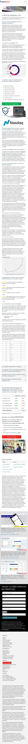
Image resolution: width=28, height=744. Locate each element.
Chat (4, 670)
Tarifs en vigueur (6, 467)
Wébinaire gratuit (6, 652)
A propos (4, 654)
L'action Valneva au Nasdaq (19, 464)
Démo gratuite (5, 650)
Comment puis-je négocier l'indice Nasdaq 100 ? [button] (11, 379)
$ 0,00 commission (6, 640)
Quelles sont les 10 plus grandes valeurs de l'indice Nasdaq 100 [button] (13, 375)
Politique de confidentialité (8, 657)
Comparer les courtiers (7, 469)
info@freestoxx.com (7, 667)
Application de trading (7, 646)
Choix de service (6, 641)
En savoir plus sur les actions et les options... (10, 558)
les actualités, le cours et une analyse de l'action (13, 531)
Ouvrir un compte (6, 471)
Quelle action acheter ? (18, 467)
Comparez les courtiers (7, 644)
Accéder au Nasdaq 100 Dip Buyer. (12, 556)
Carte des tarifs (6, 653)
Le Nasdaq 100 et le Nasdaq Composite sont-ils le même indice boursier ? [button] (13, 370)
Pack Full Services (6, 666)
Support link (5, 671)
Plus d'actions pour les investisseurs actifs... (10, 534)
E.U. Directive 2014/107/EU (8, 656)
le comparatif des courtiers (15, 413)
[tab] (14, 366)
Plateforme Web (6, 645)
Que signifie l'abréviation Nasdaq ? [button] (12, 366)
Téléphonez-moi (6, 668)
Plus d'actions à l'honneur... (6, 581)
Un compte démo (6, 464)
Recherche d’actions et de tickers (9, 664)
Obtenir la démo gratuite (9, 617)
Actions (4, 637)
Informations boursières (7, 658)
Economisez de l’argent (7, 642)
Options (4, 638)
